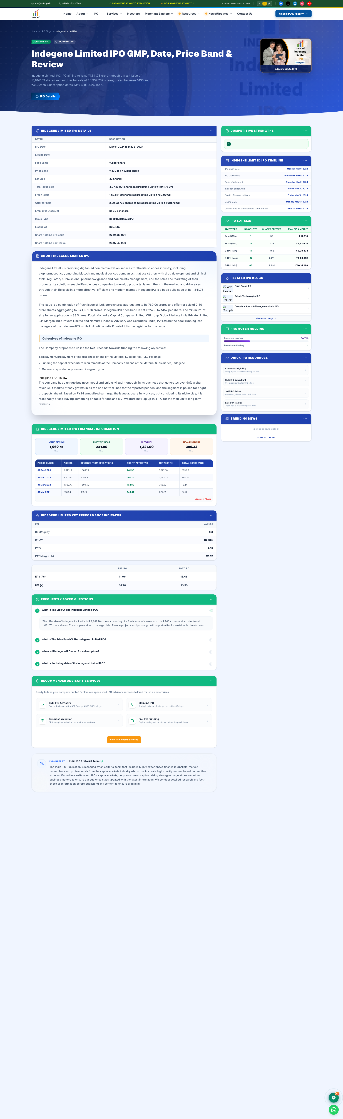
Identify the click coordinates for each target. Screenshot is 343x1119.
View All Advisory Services (124, 739)
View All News (266, 437)
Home (34, 31)
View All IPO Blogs (264, 318)
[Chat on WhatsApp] (334, 1110)
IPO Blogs (46, 31)
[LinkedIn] (295, 3)
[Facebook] (281, 3)
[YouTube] (309, 3)
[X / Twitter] (288, 3)
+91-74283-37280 (71, 3)
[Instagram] (302, 3)
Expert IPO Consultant (236, 3)
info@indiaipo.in (43, 3)
